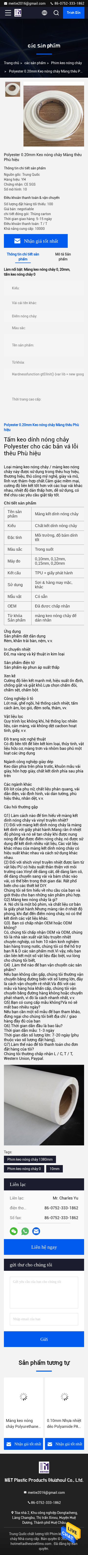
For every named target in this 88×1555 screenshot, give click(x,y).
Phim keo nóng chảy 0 (24, 1169)
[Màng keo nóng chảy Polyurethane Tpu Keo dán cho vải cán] (23, 1396)
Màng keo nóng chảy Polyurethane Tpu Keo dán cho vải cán (23, 1424)
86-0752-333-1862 (69, 3)
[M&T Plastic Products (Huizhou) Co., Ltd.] (24, 13)
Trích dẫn (73, 13)
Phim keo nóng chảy (66, 63)
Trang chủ (11, 63)
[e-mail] (36, 1231)
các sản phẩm (35, 63)
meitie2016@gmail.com (27, 3)
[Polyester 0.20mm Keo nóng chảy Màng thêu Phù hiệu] (53, 116)
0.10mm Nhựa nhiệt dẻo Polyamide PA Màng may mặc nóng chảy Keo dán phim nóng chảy (64, 1424)
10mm (54, 1169)
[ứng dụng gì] (25, 1231)
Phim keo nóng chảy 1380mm (30, 1159)
